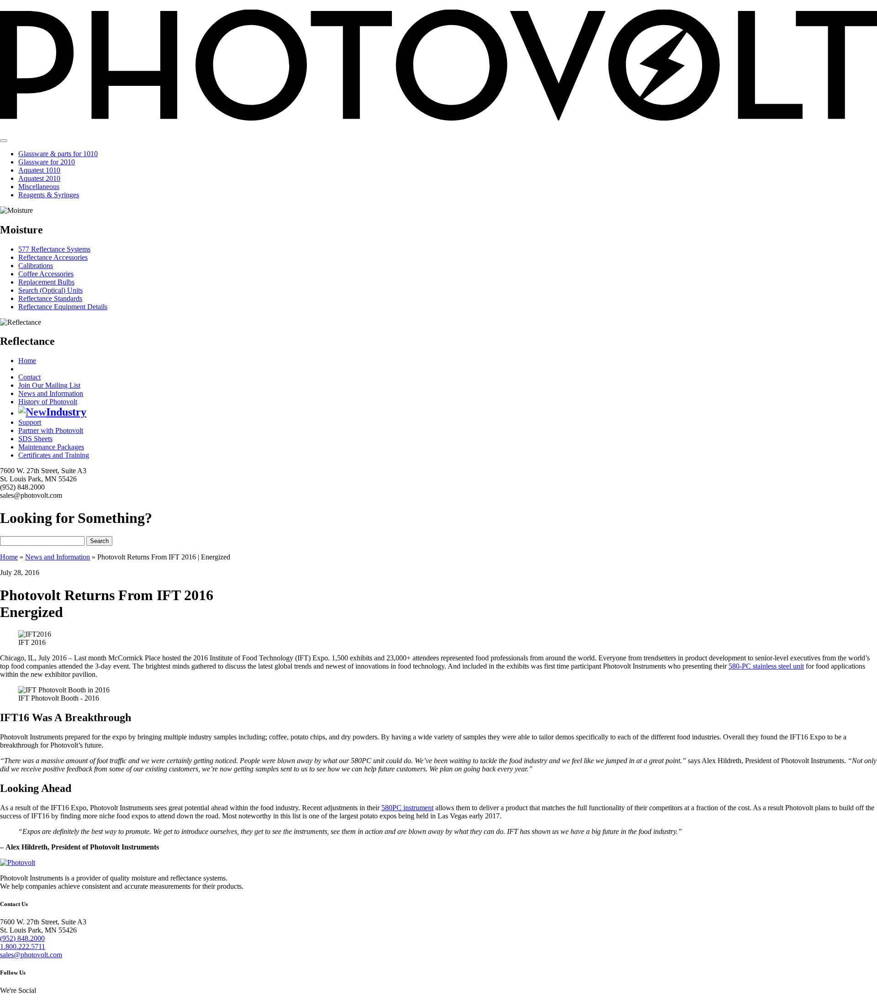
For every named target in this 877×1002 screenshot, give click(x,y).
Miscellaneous (38, 186)
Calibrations (35, 265)
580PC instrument (407, 808)
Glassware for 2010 (46, 162)
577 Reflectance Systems (54, 249)
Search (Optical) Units (50, 290)
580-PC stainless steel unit (766, 666)
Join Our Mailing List (49, 385)
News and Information (50, 393)
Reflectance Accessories (53, 257)
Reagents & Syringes (48, 195)
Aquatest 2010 (39, 178)
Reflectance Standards (50, 298)
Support (29, 422)
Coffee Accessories (46, 274)
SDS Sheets (35, 439)
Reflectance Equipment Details (62, 307)
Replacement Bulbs (46, 282)
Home (27, 360)
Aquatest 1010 (39, 170)
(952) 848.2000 (22, 938)
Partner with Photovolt (50, 430)
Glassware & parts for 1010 (58, 154)
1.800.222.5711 (22, 946)
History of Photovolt (47, 402)
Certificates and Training (53, 455)
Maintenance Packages (51, 447)
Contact (29, 377)
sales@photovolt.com (31, 955)
